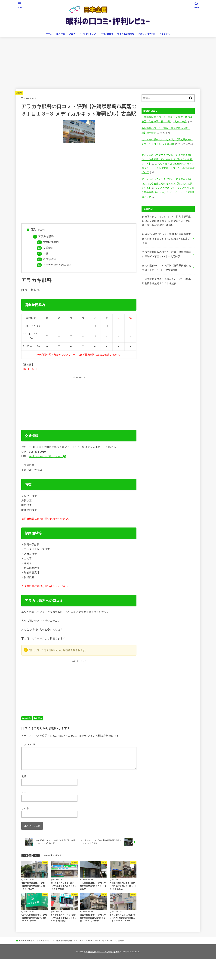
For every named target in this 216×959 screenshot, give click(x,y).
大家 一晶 (180, 121)
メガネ (72, 34)
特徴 (43, 253)
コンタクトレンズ (88, 34)
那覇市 (39, 718)
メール (25, 792)
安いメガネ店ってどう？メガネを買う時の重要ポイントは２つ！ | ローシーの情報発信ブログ (168, 192)
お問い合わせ (107, 34)
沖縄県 (19, 93)
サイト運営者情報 (125, 34)
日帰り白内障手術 (146, 34)
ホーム (49, 34)
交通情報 (45, 247)
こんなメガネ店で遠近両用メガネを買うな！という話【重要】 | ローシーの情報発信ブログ (168, 168)
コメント (28, 744)
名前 (24, 776)
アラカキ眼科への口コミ (54, 265)
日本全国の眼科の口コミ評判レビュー (102, 951)
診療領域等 (47, 259)
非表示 (41, 230)
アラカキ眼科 (44, 236)
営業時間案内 (48, 242)
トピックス (164, 34)
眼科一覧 (60, 34)
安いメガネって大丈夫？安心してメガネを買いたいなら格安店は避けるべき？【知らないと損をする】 (167, 159)
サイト (25, 808)
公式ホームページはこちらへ (46, 456)
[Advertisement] (108, 61)
